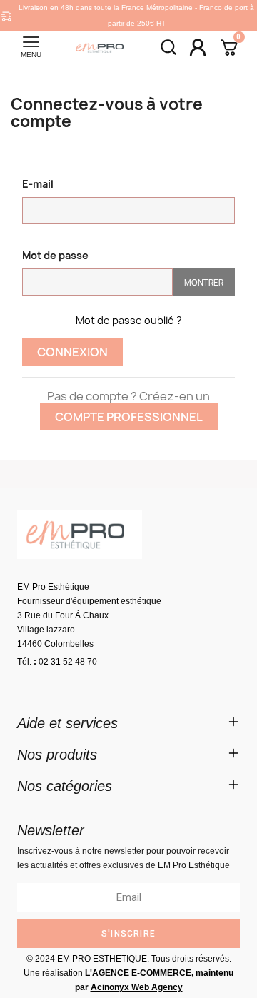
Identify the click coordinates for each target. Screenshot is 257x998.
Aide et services (67, 723)
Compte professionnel (129, 417)
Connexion (72, 352)
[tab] (128, 723)
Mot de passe (55, 255)
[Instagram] (74, 687)
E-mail (38, 184)
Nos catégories (64, 786)
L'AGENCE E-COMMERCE (138, 973)
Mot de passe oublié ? (129, 320)
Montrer (203, 282)
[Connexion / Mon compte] (198, 47)
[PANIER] (229, 49)
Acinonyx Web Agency (137, 987)
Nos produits (57, 754)
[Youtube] (113, 687)
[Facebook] (35, 687)
